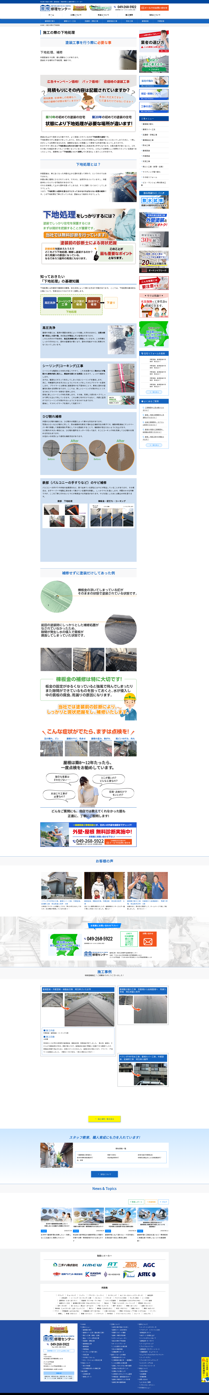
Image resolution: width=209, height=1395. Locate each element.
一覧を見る (155, 392)
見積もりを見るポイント (120, 1368)
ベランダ (108, 1298)
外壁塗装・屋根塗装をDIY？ (121, 1377)
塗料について (143, 1324)
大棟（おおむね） (110, 1311)
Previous (39, 1225)
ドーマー (153, 1311)
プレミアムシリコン (146, 1346)
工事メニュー (86, 1327)
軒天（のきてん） (122, 1308)
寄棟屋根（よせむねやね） (71, 1311)
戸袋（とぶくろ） (103, 1306)
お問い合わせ (143, 1379)
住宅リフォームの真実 (118, 1355)
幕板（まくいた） (132, 1306)
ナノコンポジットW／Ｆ (148, 1338)
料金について (86, 1363)
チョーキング (71, 1295)
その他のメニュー (145, 1388)
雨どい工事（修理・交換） (153, 166)
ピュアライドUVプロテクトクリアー (152, 1355)
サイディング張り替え (152, 171)
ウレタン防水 (134, 1298)
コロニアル (147, 1314)
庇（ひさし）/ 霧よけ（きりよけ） (82, 1306)
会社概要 (143, 1374)
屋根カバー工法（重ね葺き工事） (94, 1333)
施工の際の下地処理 (119, 1341)
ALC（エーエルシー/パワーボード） (132, 1295)
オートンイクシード (119, 1344)
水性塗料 (64, 1298)
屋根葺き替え (50, 21)
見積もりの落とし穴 (119, 1371)
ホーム (51, 15)
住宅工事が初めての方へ (120, 1327)
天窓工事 (146, 161)
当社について (105, 1174)
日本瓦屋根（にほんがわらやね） (130, 1300)
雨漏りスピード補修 (119, 1333)
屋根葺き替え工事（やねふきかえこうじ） (87, 1303)
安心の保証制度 (117, 1349)
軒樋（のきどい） (72, 1314)
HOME (84, 1324)
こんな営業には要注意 (119, 1363)
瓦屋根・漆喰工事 (91, 21)
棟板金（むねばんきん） (105, 1308)
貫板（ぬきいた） (149, 1308)
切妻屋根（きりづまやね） (92, 1311)
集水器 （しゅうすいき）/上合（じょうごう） (70, 1308)
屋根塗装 (145, 21)
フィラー (82, 1295)
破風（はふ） (135, 1308)
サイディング (112, 1295)
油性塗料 (150, 1295)
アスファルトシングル (123, 1314)
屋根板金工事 (112, 21)
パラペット (100, 1314)
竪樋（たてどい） (87, 1314)
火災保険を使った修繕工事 (92, 1368)
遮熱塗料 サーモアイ (147, 1341)
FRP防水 (110, 1314)
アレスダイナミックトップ (149, 1360)
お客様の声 (86, 1374)
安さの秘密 (86, 1366)
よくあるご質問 (145, 1382)
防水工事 (129, 21)
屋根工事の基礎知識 (119, 1382)
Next (170, 1225)
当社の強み (144, 1371)
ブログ (164, 1202)
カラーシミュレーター (119, 1338)
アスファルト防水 (120, 1298)
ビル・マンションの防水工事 (92, 1360)
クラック (61, 1295)
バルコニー (98, 1298)
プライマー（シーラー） (96, 1295)
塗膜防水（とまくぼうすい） (68, 1300)
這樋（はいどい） (147, 1306)
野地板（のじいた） (145, 1303)
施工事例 (84, 1371)
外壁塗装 (161, 21)
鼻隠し (60, 1314)
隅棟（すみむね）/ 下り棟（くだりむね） (133, 1311)
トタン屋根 (148, 1300)
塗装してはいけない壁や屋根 (121, 1366)
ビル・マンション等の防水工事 (153, 183)
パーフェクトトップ (146, 1344)
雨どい (91, 1308)
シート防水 (145, 1298)
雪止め (106, 1303)
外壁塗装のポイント (119, 1357)
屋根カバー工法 (70, 21)
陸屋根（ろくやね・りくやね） (91, 1300)
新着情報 (152, 1202)
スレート (137, 1314)
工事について (115, 1324)
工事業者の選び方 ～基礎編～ (122, 1360)
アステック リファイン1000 (150, 1330)
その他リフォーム (150, 177)
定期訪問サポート (118, 1352)
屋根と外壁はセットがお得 (121, 1379)
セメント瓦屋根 (110, 1300)
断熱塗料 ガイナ (145, 1333)
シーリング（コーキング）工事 (81, 1298)
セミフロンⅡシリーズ (147, 1366)
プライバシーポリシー (147, 1385)
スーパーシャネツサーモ (148, 1327)
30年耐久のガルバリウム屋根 (122, 1374)
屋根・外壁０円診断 (119, 1335)
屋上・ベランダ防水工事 (91, 1338)
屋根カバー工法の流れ (119, 1330)
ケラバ (57, 1311)
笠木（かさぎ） (63, 1306)
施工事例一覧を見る (106, 1119)
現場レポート (137, 1202)
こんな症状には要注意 (119, 1346)
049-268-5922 (127, 7)
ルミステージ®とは (146, 1363)
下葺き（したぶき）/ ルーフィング (123, 1303)
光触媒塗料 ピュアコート (149, 1352)
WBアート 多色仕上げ (147, 1335)
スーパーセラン (145, 1357)
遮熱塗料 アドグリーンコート (150, 1349)
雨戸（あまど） (118, 1306)
